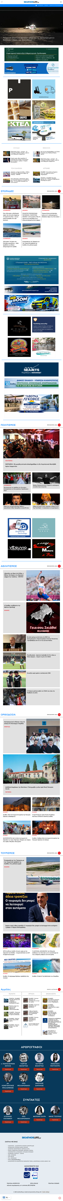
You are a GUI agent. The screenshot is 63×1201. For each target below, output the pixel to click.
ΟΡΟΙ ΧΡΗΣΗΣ (34, 1183)
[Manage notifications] (60, 1198)
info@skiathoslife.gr (16, 1159)
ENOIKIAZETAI (51, 994)
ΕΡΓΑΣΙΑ (31, 994)
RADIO (46, 5)
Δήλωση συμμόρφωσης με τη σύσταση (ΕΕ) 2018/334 (21, 1185)
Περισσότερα (8, 1069)
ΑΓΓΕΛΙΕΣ (46, 168)
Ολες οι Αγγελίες (52, 989)
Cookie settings (45, 1192)
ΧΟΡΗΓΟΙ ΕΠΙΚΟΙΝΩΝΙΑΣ (56, 5)
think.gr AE (38, 1192)
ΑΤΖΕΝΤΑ (40, 5)
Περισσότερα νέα (52, 191)
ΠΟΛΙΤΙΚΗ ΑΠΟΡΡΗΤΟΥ (13, 1183)
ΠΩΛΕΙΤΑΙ (12, 994)
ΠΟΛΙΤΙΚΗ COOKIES (53, 1183)
